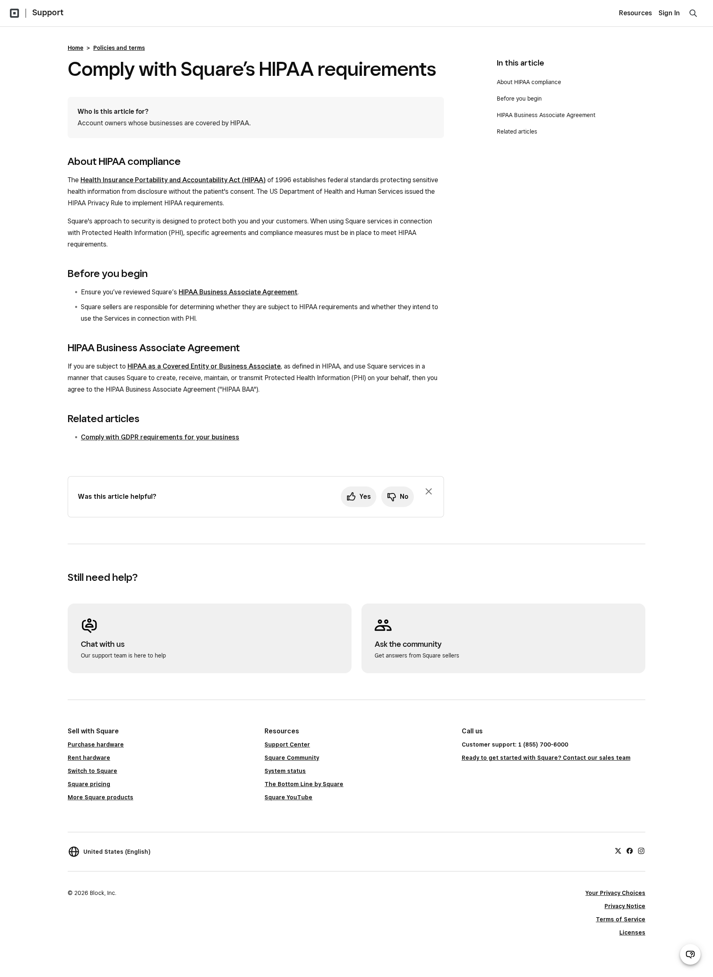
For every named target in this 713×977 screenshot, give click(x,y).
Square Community (291, 757)
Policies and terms (119, 48)
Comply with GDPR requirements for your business (160, 437)
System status (285, 771)
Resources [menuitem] (635, 13)
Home (75, 48)
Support (48, 12)
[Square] (14, 13)
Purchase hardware (96, 744)
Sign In (669, 13)
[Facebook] (630, 850)
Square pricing (89, 784)
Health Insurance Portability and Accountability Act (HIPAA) (173, 180)
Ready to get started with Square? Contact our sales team (546, 757)
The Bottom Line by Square (303, 784)
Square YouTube (288, 797)
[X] (618, 850)
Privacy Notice (624, 906)
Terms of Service (620, 919)
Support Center (287, 744)
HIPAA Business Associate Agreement (238, 292)
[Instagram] (641, 850)
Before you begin (520, 98)
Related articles (517, 131)
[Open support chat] (690, 954)
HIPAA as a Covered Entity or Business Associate (204, 366)
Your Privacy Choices (615, 893)
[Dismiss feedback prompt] (429, 491)
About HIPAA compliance (529, 82)
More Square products (100, 797)
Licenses (632, 932)
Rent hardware (89, 757)
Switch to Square (92, 771)
